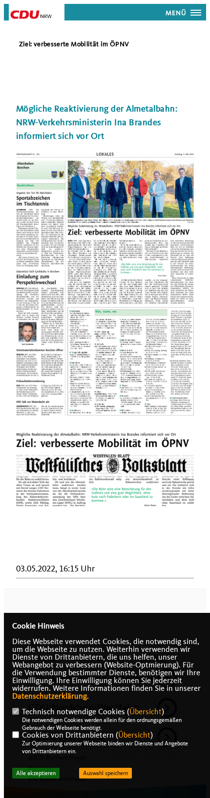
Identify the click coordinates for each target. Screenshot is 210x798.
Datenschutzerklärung (49, 696)
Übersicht (145, 711)
